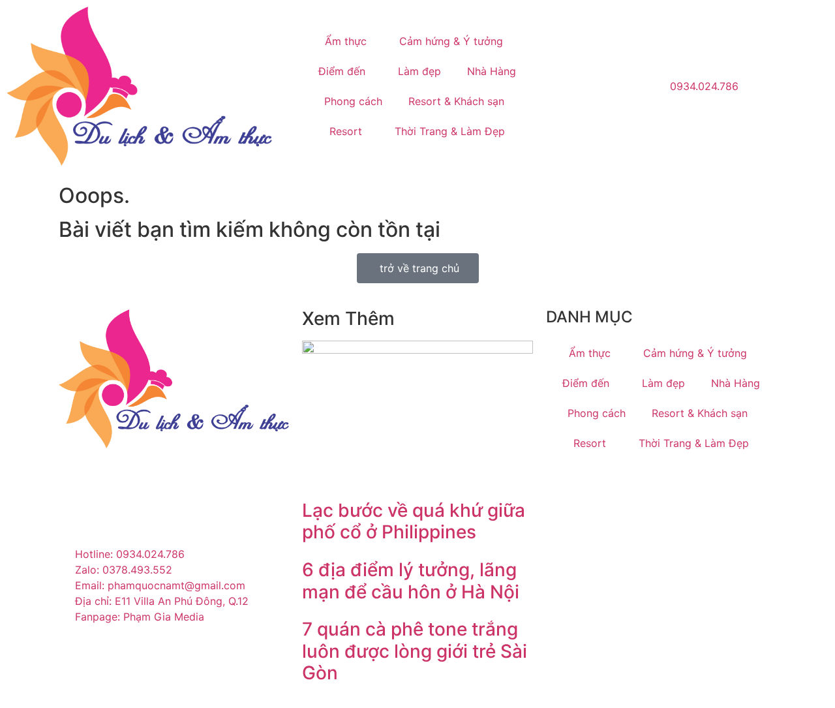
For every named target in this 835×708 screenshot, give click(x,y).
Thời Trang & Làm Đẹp (450, 131)
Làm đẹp (419, 71)
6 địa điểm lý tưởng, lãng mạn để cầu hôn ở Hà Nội (410, 581)
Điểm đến (341, 71)
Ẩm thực (346, 41)
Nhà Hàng (491, 71)
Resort (345, 131)
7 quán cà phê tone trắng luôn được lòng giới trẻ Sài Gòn (414, 651)
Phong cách (353, 101)
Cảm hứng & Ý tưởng (451, 41)
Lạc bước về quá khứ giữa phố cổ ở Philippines (413, 521)
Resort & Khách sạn (456, 101)
